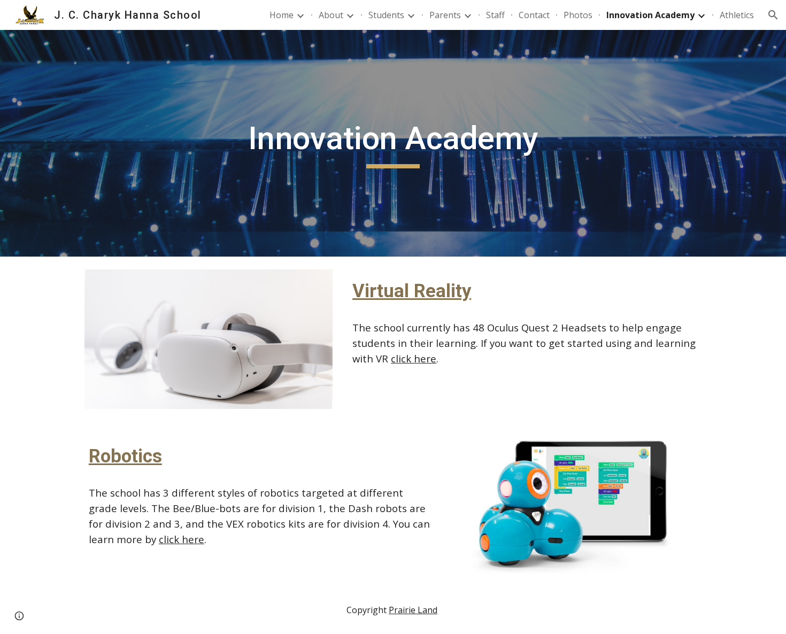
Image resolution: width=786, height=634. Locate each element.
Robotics (125, 456)
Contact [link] (534, 15)
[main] (393, 143)
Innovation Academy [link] (650, 15)
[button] (773, 15)
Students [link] (386, 15)
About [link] (331, 15)
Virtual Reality (411, 290)
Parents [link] (445, 15)
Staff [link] (495, 15)
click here (413, 358)
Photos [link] (578, 15)
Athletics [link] (737, 15)
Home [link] (281, 15)
